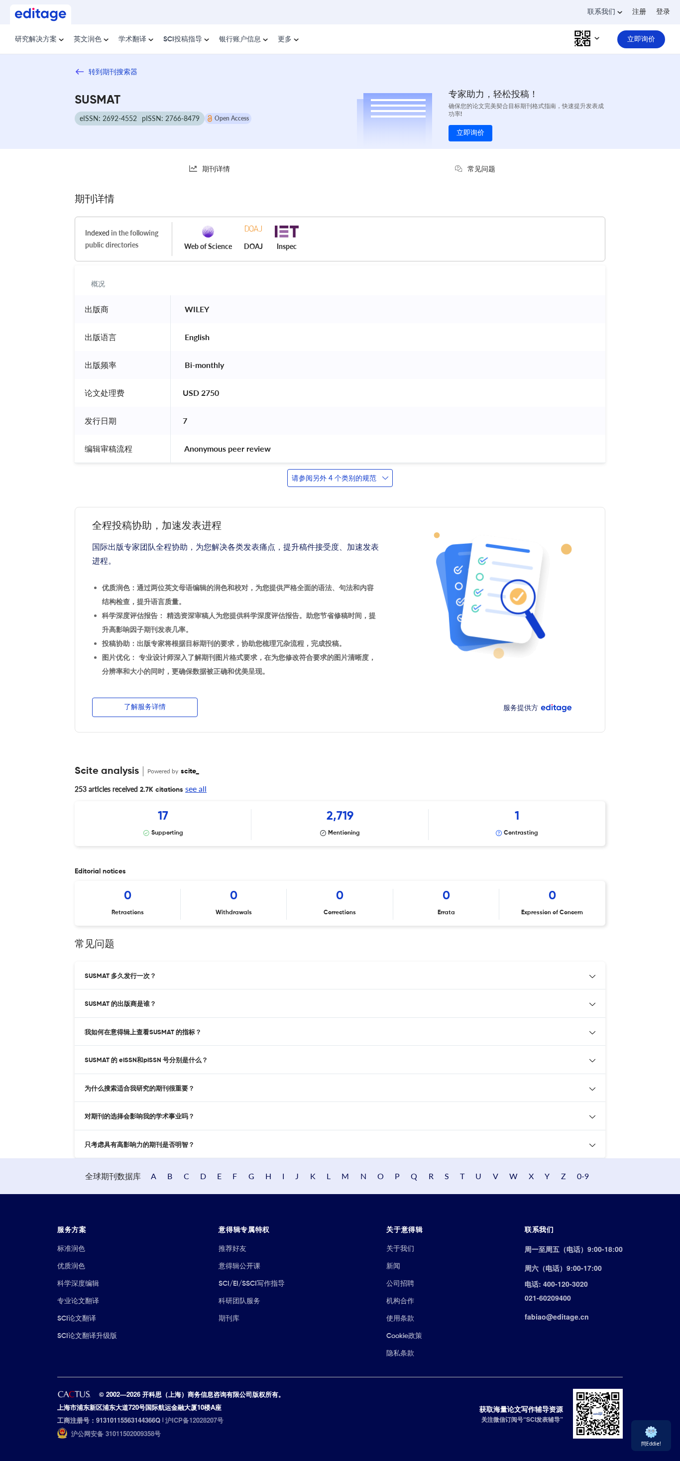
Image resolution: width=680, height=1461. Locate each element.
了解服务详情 (145, 707)
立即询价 (470, 132)
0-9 (583, 1176)
